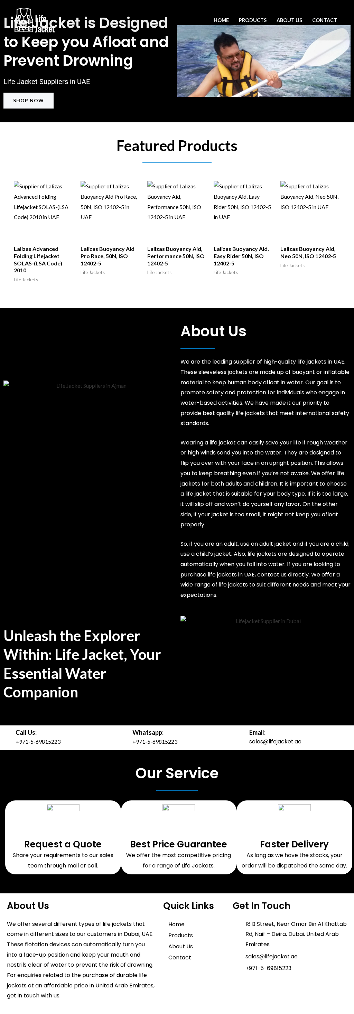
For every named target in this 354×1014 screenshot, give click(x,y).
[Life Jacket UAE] (34, 19)
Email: (257, 732)
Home (221, 20)
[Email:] (240, 737)
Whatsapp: (148, 732)
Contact (324, 20)
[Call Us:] (6, 737)
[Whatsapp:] (123, 737)
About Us (289, 20)
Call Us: (26, 732)
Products (253, 20)
